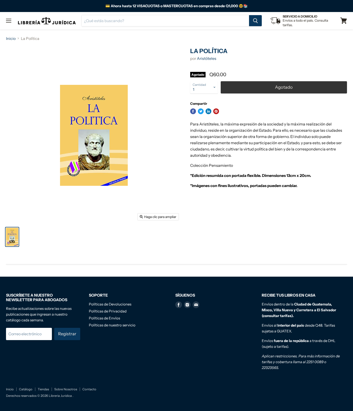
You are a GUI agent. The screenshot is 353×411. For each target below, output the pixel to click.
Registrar (67, 333)
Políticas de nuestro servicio (112, 325)
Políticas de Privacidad (108, 311)
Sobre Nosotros (65, 389)
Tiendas (43, 389)
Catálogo (25, 389)
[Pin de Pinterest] (216, 111)
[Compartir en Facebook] (193, 111)
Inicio (11, 38)
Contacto (89, 389)
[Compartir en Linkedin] (208, 111)
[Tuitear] (201, 111)
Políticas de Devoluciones (110, 304)
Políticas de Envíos (104, 318)
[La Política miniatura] (12, 236)
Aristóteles (206, 58)
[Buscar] (255, 20)
